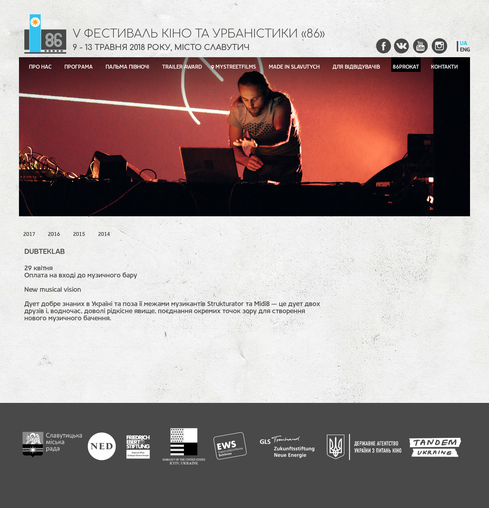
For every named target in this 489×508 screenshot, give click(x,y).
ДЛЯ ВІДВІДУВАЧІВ (356, 67)
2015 (79, 234)
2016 (54, 234)
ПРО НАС (40, 67)
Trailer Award (182, 67)
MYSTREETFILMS (236, 67)
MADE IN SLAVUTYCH (294, 67)
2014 (104, 234)
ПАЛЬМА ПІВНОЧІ (127, 67)
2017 (29, 234)
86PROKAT (406, 67)
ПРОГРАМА (78, 67)
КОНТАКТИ (444, 67)
